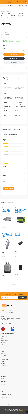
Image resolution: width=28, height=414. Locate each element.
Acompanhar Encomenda (6, 399)
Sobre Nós (3, 384)
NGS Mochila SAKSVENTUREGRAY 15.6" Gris (7, 259)
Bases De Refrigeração (6, 207)
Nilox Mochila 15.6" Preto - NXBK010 (20, 259)
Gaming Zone (4, 372)
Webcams (3, 361)
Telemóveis (3, 349)
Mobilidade (3, 376)
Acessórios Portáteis (5, 11)
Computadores (11, 5)
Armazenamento (4, 369)
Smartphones (4, 353)
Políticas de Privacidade (6, 389)
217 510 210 (9, 312)
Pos (2, 338)
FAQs (2, 391)
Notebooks (3, 344)
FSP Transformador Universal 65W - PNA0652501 (19, 234)
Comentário (5, 166)
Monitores (3, 367)
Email (4, 181)
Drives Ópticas (4, 336)
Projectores (3, 342)
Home (2, 5)
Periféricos (3, 374)
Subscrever (22, 297)
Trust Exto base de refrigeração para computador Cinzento (6, 210)
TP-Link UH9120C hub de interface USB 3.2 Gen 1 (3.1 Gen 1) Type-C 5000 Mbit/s (7, 235)
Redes (2, 378)
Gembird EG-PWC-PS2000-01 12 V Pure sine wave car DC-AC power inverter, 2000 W (20, 211)
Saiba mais (21, 410)
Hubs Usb (4, 232)
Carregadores (18, 207)
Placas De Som (4, 359)
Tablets (2, 351)
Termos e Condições (5, 387)
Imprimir (15, 62)
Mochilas (4, 256)
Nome (4, 175)
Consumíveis (3, 355)
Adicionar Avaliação (8, 188)
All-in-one (3, 363)
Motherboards (4, 365)
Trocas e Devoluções (5, 404)
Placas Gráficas (4, 340)
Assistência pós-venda (6, 402)
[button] (18, 2)
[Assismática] (7, 2)
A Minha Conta (4, 397)
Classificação (6, 161)
